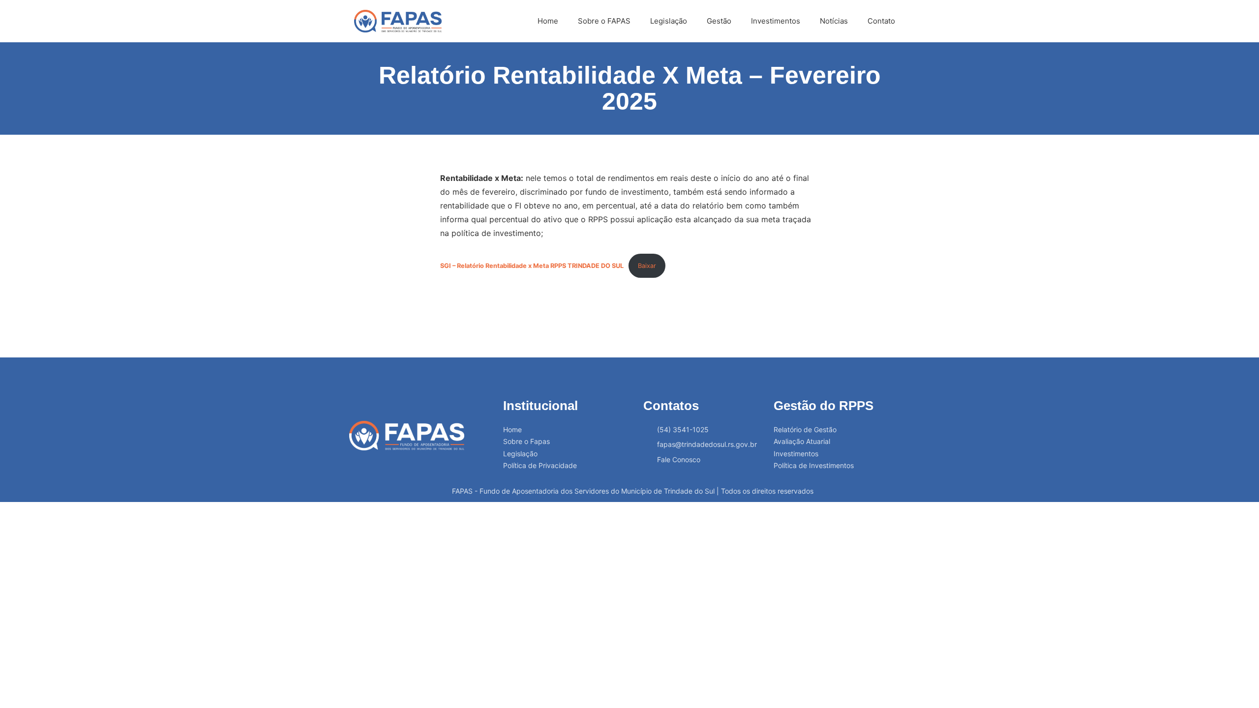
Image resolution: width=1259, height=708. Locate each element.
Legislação (668, 21)
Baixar (647, 265)
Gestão (719, 21)
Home (548, 21)
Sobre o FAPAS (604, 21)
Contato (881, 21)
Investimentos (775, 21)
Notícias (834, 21)
